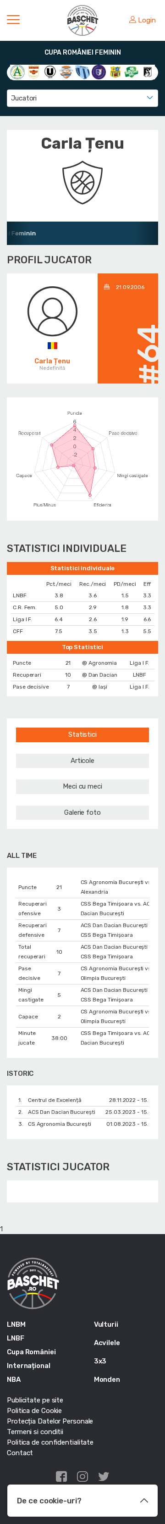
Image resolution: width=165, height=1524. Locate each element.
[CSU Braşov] (82, 71)
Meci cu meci (82, 786)
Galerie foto (82, 812)
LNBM (16, 1324)
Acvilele (107, 1343)
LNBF (15, 1338)
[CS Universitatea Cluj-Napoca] (50, 71)
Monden (107, 1379)
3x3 (100, 1361)
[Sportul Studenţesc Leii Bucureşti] (147, 71)
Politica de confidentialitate (50, 1442)
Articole (82, 760)
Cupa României (31, 1352)
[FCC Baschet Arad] (115, 71)
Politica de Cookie (34, 1411)
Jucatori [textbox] (24, 98)
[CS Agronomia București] (17, 71)
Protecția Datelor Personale (50, 1421)
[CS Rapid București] (34, 71)
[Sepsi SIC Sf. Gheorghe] (131, 71)
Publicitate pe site (35, 1400)
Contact (20, 1453)
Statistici (82, 734)
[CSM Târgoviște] (66, 71)
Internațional (28, 1366)
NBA (14, 1379)
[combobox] (82, 98)
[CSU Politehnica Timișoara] (99, 71)
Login (147, 20)
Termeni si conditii (35, 1432)
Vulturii (106, 1324)
